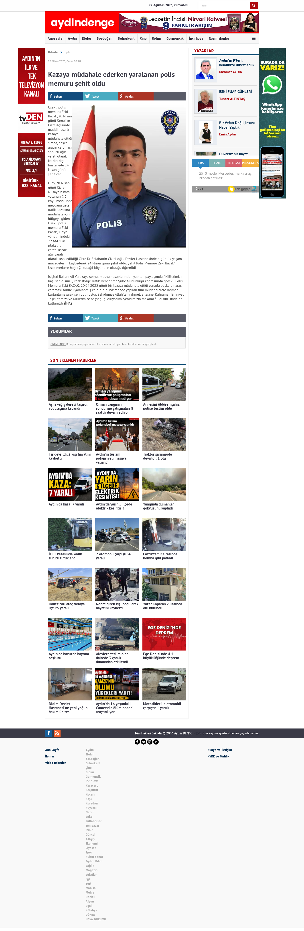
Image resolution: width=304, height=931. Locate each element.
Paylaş (129, 96)
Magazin (91, 870)
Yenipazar (92, 826)
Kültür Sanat (94, 857)
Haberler (53, 52)
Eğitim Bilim (94, 861)
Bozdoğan (104, 38)
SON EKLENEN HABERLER (73, 360)
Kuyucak (91, 808)
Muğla (90, 892)
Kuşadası (92, 803)
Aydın (72, 38)
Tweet (95, 96)
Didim (156, 38)
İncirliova (196, 38)
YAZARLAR (204, 50)
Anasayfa (55, 38)
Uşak (67, 52)
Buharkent (126, 38)
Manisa (91, 888)
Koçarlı (90, 794)
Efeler (86, 38)
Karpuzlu (92, 790)
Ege (88, 879)
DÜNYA (90, 915)
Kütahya (91, 910)
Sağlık (90, 866)
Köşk (89, 799)
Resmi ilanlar (219, 38)
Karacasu (92, 786)
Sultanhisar (93, 821)
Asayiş (90, 839)
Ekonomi (92, 843)
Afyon (90, 901)
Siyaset (91, 848)
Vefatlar (91, 875)
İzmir (89, 830)
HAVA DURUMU (96, 919)
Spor (89, 852)
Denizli (90, 897)
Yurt (88, 884)
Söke (89, 817)
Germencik (175, 38)
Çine (143, 38)
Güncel (90, 835)
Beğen (58, 96)
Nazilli (90, 812)
